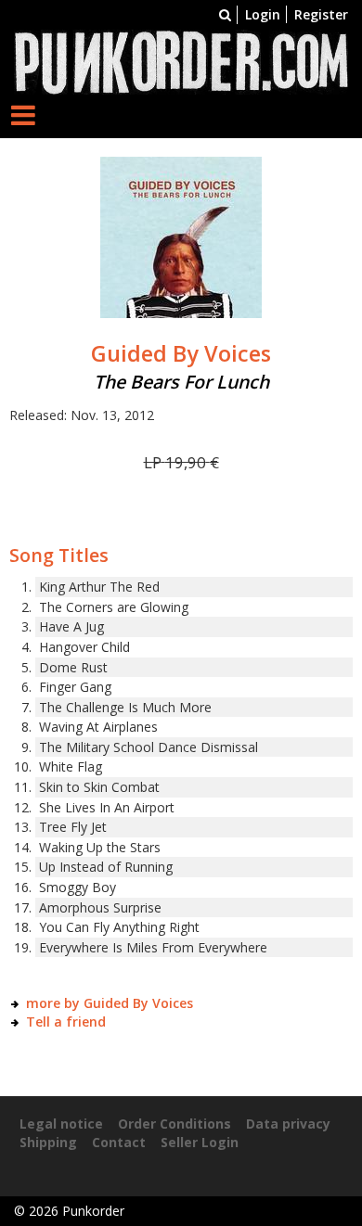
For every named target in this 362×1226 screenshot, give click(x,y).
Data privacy (288, 1123)
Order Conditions (174, 1123)
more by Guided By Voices (109, 1003)
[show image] (181, 236)
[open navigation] (23, 115)
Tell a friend (66, 1021)
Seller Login (200, 1142)
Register (321, 14)
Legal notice (61, 1123)
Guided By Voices (181, 353)
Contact (119, 1142)
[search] (225, 14)
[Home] (181, 61)
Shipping (48, 1142)
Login (262, 14)
